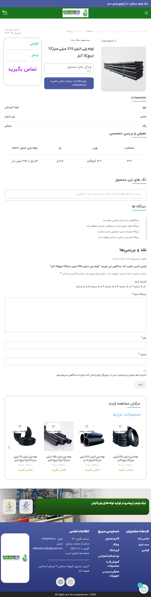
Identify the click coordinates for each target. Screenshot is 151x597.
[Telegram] (60, 581)
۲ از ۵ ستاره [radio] (126, 286)
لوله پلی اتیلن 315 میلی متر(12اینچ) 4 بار (92, 458)
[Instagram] (70, 581)
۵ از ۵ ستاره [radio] (83, 286)
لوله (127, 194)
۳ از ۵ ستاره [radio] (112, 286)
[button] (142, 447)
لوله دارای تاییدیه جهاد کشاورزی (92, 194)
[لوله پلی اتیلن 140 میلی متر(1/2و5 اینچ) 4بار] (59, 437)
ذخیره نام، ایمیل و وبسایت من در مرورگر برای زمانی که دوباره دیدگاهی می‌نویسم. (101, 375)
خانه (144, 31)
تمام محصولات (130, 31)
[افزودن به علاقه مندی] (120, 426)
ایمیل (142, 354)
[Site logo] (75, 12)
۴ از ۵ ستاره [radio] (97, 286)
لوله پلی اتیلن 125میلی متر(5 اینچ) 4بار (125, 458)
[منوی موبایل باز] (146, 13)
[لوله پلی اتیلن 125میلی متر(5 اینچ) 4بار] (126, 437)
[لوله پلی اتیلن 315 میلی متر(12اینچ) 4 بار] (92, 437)
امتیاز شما (140, 281)
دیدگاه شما (139, 294)
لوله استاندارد (117, 194)
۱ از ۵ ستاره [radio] (140, 286)
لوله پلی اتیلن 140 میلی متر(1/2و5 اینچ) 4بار (58, 458)
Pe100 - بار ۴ (125, 465)
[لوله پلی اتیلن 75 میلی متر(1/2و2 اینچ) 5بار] (25, 437)
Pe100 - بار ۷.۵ (75, 40)
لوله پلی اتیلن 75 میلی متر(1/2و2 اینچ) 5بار (25, 458)
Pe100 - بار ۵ (25, 465)
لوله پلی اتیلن (114, 31)
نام (143, 338)
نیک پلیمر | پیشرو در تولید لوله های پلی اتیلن (118, 503)
